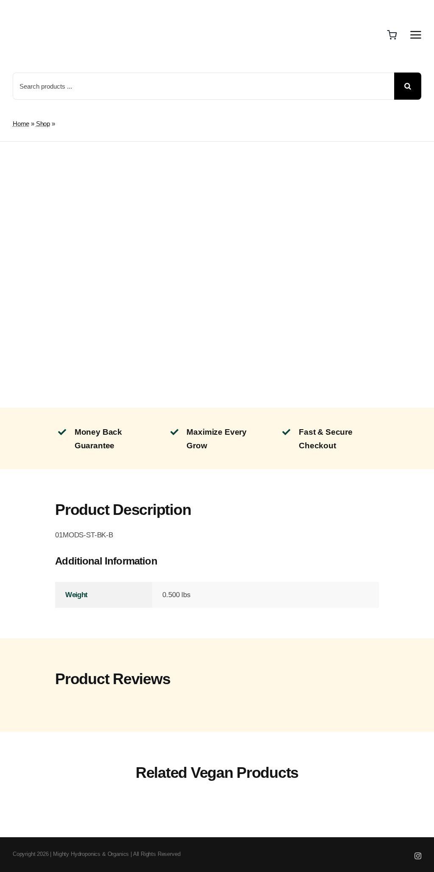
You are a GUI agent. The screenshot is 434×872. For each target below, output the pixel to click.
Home (21, 123)
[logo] (41, 9)
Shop (43, 123)
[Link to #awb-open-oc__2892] (415, 35)
